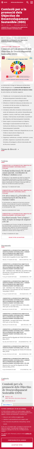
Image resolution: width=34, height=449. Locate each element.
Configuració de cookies (17, 440)
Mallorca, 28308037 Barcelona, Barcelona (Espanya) (15, 397)
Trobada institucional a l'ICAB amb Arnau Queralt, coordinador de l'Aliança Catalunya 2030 (16, 172)
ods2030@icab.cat (10, 401)
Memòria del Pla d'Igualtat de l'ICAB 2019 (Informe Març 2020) (17, 350)
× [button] (32, 407)
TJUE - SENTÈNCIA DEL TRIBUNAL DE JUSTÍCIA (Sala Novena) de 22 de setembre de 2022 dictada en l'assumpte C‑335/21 (17, 289)
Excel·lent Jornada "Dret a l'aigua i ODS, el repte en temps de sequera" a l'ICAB (16, 219)
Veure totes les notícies (16, 237)
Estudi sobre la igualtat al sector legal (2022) (15, 257)
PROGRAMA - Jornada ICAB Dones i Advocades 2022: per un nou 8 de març (16, 305)
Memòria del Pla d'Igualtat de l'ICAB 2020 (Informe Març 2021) (17, 338)
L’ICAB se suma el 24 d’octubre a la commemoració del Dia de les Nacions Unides (16, 197)
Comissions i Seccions (20, 25)
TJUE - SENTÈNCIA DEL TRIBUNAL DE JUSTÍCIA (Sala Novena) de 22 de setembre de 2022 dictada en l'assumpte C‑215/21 (17, 272)
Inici (2, 25)
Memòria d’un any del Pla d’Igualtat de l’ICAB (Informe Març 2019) (15, 366)
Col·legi (8, 25)
